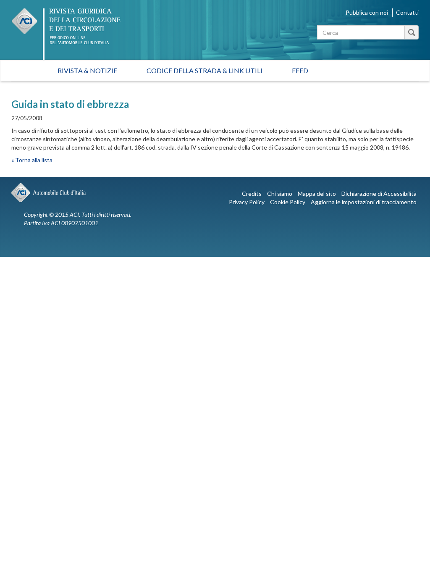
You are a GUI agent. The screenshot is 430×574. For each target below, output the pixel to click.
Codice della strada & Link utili (204, 70)
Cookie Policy (287, 201)
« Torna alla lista (31, 159)
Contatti (407, 12)
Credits (252, 193)
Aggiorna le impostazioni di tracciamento (364, 201)
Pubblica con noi (367, 12)
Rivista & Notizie (87, 70)
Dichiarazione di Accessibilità (379, 193)
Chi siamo (279, 193)
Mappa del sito (317, 193)
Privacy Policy (247, 201)
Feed (300, 70)
